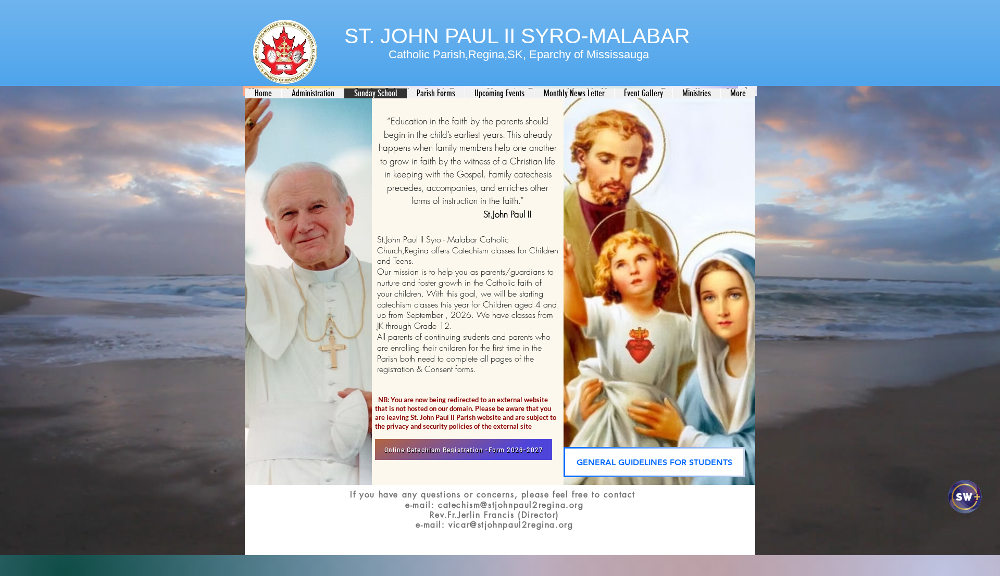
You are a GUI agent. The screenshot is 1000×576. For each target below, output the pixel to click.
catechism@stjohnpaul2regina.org (511, 505)
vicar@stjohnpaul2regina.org (510, 524)
